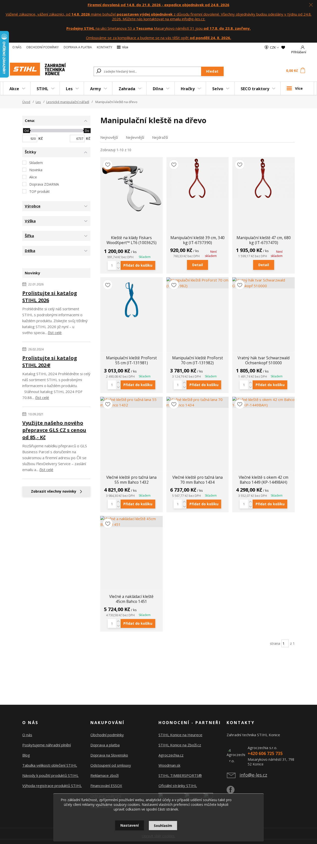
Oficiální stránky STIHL (177, 785)
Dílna (158, 88)
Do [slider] (87, 130)
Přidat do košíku (137, 265)
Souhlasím (163, 825)
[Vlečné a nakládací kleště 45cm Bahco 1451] (131, 521)
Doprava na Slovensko (109, 755)
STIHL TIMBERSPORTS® (180, 775)
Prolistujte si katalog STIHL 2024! (49, 361)
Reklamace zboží (104, 775)
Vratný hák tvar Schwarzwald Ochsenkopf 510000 (264, 360)
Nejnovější (109, 137)
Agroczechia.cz (171, 755)
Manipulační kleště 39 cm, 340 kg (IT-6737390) (197, 240)
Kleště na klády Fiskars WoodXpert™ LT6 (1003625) (131, 240)
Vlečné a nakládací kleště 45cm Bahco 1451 (131, 599)
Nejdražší (160, 137)
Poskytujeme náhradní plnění (46, 744)
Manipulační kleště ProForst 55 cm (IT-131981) (131, 360)
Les (69, 88)
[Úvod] (38, 69)
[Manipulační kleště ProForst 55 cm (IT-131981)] (131, 298)
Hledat (212, 71)
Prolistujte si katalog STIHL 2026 (49, 297)
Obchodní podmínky (107, 734)
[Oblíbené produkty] (283, 47)
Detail (197, 264)
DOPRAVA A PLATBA (78, 47)
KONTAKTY (104, 47)
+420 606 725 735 (265, 753)
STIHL (42, 88)
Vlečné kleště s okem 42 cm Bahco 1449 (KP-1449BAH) (263, 480)
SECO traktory (255, 88)
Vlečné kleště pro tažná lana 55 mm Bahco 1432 (131, 480)
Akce (14, 88)
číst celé (55, 332)
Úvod (26, 102)
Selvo (217, 88)
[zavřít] (311, 5)
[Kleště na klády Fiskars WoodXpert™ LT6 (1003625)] (131, 188)
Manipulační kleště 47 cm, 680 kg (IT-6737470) (264, 240)
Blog (26, 755)
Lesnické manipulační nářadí (67, 102)
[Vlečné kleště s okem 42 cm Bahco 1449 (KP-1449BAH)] (263, 402)
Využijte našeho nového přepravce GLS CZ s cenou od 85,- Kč (54, 430)
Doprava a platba (105, 744)
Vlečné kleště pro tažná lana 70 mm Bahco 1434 (197, 480)
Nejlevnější (135, 137)
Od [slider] (26, 130)
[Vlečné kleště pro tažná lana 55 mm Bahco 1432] (131, 402)
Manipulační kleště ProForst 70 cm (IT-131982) (197, 360)
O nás (27, 734)
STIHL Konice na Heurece (180, 734)
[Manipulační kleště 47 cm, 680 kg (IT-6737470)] (263, 178)
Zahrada (127, 88)
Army (95, 88)
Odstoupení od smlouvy (110, 765)
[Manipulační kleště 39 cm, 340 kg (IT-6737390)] (197, 178)
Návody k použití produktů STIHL (50, 775)
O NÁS (16, 47)
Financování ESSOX (106, 785)
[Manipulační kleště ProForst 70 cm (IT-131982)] (197, 282)
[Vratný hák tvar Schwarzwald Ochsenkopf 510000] (263, 282)
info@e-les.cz (253, 775)
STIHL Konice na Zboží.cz (179, 744)
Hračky (188, 88)
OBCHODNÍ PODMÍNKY (42, 47)
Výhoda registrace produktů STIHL (52, 785)
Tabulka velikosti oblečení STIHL (49, 765)
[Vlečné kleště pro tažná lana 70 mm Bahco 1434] (197, 402)
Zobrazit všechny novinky (53, 491)
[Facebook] (233, 791)
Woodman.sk (169, 765)
